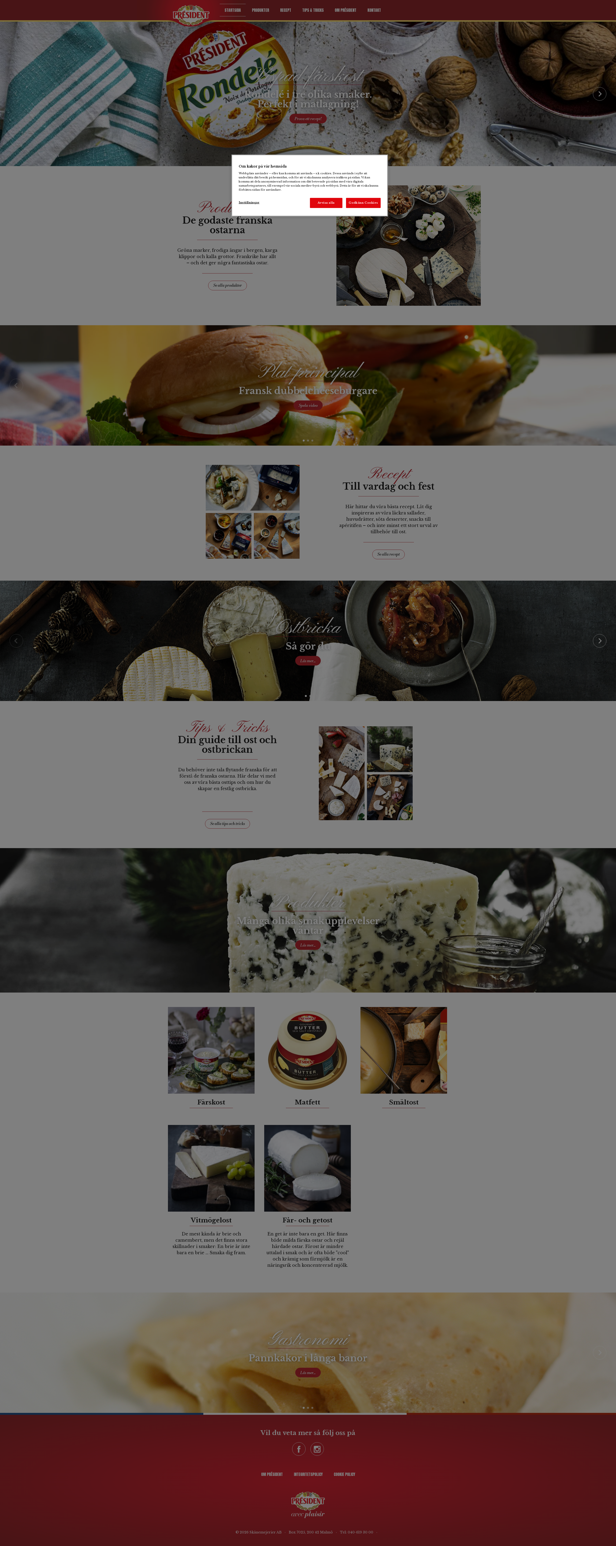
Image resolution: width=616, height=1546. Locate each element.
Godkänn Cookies (363, 202)
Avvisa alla (326, 202)
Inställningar (249, 202)
